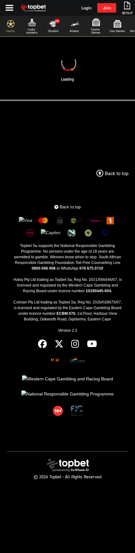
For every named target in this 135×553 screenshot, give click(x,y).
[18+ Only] (57, 411)
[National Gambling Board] (55, 361)
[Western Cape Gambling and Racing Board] (67, 379)
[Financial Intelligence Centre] (77, 411)
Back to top (69, 207)
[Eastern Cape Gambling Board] (76, 361)
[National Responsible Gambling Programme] (67, 394)
